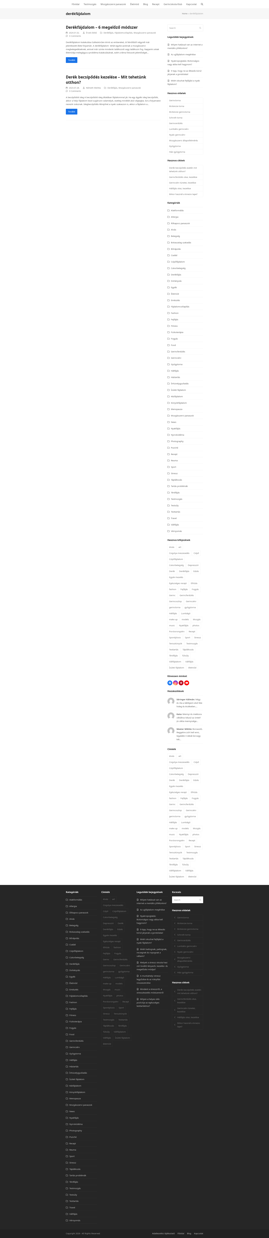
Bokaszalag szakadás (181, 242)
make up (173, 619)
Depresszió (193, 565)
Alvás (173, 229)
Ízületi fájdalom (178, 390)
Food (173, 345)
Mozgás (196, 619)
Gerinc (172, 595)
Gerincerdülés (176, 123)
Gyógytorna (175, 146)
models (185, 619)
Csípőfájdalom (178, 261)
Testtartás (175, 511)
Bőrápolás (176, 249)
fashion (172, 589)
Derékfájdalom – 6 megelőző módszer (102, 27)
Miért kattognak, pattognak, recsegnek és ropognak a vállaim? (152, 953)
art (179, 547)
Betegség (175, 236)
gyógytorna (190, 607)
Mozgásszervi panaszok (145, 32)
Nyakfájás (175, 428)
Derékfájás (108, 32)
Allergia (174, 216)
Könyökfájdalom (179, 402)
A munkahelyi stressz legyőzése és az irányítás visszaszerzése (149, 979)
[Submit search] (200, 27)
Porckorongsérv (177, 631)
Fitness (174, 325)
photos (196, 625)
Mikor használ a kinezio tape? (183, 194)
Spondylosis (175, 637)
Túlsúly (185, 655)
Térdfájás (175, 492)
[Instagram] (175, 682)
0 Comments (75, 36)
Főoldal (181, 1233)
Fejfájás (174, 319)
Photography (177, 441)
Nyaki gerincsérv (177, 134)
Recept (174, 454)
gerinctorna (174, 607)
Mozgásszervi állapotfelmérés (183, 140)
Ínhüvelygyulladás (180, 383)
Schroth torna (175, 117)
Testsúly (175, 505)
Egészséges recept (178, 583)
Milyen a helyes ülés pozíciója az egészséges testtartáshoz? (148, 1002)
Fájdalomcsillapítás (124, 32)
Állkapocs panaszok (180, 223)
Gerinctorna (175, 100)
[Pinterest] (181, 682)
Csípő (196, 553)
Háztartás (175, 377)
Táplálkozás (176, 479)
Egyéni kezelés (176, 577)
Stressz (174, 473)
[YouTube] (186, 682)
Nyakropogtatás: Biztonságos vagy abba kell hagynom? (150, 919)
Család (174, 255)
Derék (172, 571)
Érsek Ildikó (91, 32)
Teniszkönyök (175, 643)
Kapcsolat (198, 1233)
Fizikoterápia (177, 332)
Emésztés (175, 300)
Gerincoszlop (175, 601)
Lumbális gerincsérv (179, 129)
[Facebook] (169, 682)
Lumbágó (185, 613)
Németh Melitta (93, 87)
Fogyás (174, 338)
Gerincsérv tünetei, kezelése (182, 182)
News (173, 422)
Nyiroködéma (177, 434)
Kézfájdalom (177, 396)
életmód (192, 667)
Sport (173, 466)
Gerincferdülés (178, 351)
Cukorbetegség (178, 268)
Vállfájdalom (175, 661)
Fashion (174, 313)
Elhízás (194, 583)
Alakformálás (177, 210)
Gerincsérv (176, 357)
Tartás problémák (179, 486)
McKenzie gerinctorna (179, 111)
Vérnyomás (176, 531)
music (172, 625)
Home (184, 13)
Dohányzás (176, 280)
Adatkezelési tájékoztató (163, 1233)
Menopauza (176, 409)
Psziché (174, 447)
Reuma (174, 460)
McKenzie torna (176, 106)
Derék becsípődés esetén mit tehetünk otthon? (183, 169)
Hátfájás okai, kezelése (180, 188)
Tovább (71, 60)
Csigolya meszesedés (179, 553)
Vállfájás (175, 524)
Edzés (196, 571)
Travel (174, 518)
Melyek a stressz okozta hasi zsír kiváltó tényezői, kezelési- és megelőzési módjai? (152, 966)
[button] (202, 4)
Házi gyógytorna (177, 151)
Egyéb (174, 287)
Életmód (175, 293)
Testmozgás (176, 499)
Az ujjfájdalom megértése (183, 54)
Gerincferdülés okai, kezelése (183, 177)
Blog (189, 1233)
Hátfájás (175, 370)
